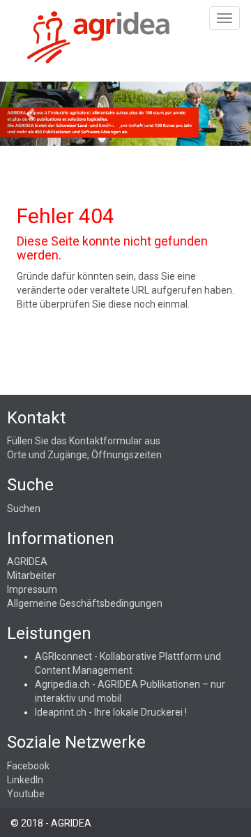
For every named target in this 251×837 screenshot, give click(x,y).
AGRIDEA (27, 561)
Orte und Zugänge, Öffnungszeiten (84, 454)
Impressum (32, 589)
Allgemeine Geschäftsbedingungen (84, 603)
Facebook (28, 765)
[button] (31, 114)
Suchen (23, 508)
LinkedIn (25, 779)
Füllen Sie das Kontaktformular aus (83, 440)
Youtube (26, 793)
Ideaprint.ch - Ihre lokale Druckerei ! (111, 712)
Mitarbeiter (31, 575)
